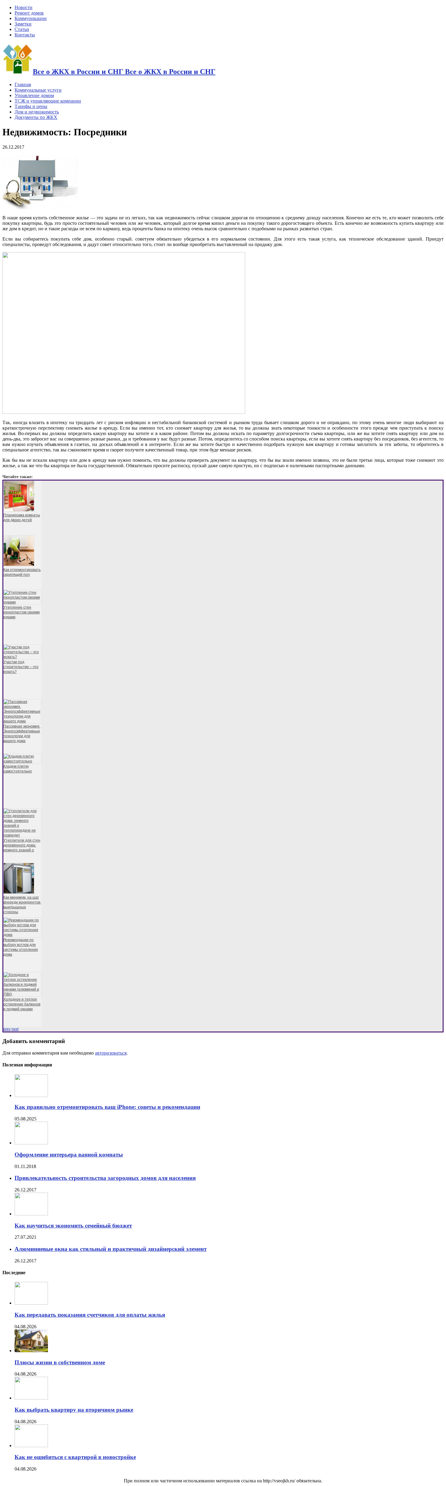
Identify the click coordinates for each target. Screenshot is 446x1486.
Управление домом (34, 95)
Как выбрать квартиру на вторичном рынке (74, 1410)
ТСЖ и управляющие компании (48, 100)
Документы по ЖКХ (36, 117)
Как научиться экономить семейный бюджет (73, 1225)
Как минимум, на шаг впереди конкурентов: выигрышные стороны (22, 904)
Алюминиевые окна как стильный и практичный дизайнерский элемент (111, 1249)
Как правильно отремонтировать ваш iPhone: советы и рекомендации (107, 1107)
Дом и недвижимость (37, 111)
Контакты (25, 34)
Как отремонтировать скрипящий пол (22, 572)
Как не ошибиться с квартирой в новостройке (75, 1457)
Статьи (22, 29)
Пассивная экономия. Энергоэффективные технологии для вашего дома (21, 733)
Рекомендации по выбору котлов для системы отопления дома (20, 947)
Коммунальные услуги (38, 90)
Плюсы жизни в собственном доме (60, 1362)
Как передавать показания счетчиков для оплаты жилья (90, 1315)
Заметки (23, 23)
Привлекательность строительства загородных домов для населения (105, 1178)
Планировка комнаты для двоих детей (21, 517)
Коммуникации (31, 18)
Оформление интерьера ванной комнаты (69, 1154)
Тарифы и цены (31, 106)
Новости (23, 7)
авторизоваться (111, 1052)
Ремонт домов (29, 12)
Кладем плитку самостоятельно (17, 768)
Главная (23, 84)
